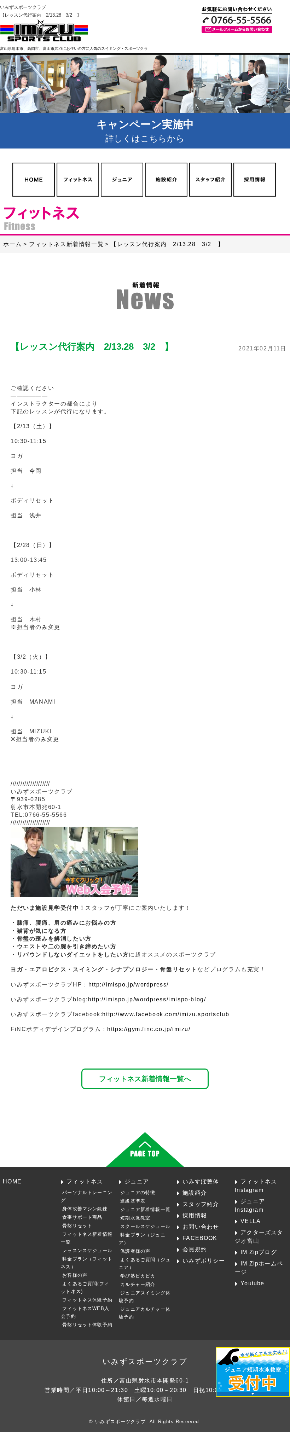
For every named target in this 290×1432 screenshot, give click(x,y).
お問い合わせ (200, 1226)
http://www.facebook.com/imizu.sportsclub (165, 1014)
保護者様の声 (135, 1251)
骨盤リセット (77, 1225)
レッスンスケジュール (87, 1250)
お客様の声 (74, 1275)
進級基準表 (132, 1201)
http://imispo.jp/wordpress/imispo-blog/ (147, 999)
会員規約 (194, 1249)
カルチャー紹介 (137, 1284)
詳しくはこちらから (145, 130)
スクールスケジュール (145, 1226)
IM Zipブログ (258, 1252)
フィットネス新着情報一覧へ (145, 1078)
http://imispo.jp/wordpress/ (128, 985)
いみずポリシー (203, 1260)
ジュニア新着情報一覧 (145, 1209)
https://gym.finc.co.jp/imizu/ (148, 1029)
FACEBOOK (199, 1238)
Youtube (252, 1283)
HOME (12, 1181)
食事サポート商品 (82, 1217)
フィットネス (84, 1181)
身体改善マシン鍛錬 (85, 1208)
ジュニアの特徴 (137, 1192)
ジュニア (136, 1181)
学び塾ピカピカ (137, 1276)
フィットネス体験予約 (87, 1300)
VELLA (250, 1221)
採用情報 (194, 1215)
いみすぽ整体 (200, 1181)
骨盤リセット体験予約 (87, 1324)
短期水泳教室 (135, 1218)
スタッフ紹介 (200, 1204)
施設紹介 (194, 1192)
